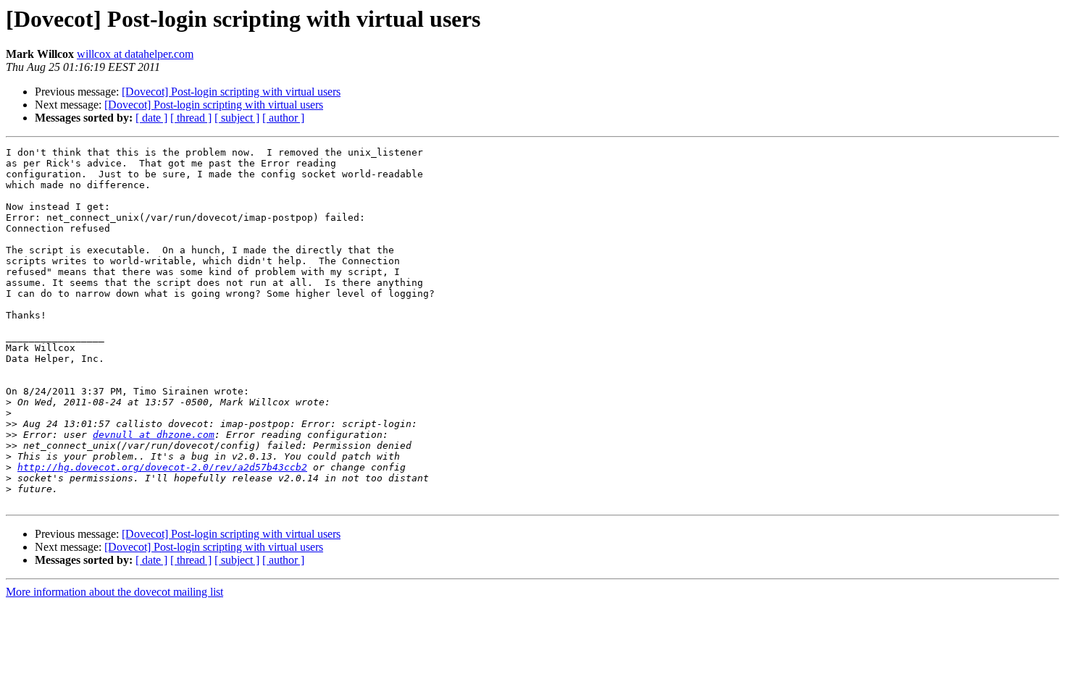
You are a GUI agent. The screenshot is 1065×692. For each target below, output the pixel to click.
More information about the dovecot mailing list (114, 592)
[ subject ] (236, 117)
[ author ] (283, 117)
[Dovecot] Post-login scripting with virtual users (231, 91)
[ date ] (151, 117)
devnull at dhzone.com (153, 434)
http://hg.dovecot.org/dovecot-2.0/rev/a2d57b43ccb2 (162, 467)
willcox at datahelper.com (135, 54)
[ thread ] (191, 117)
